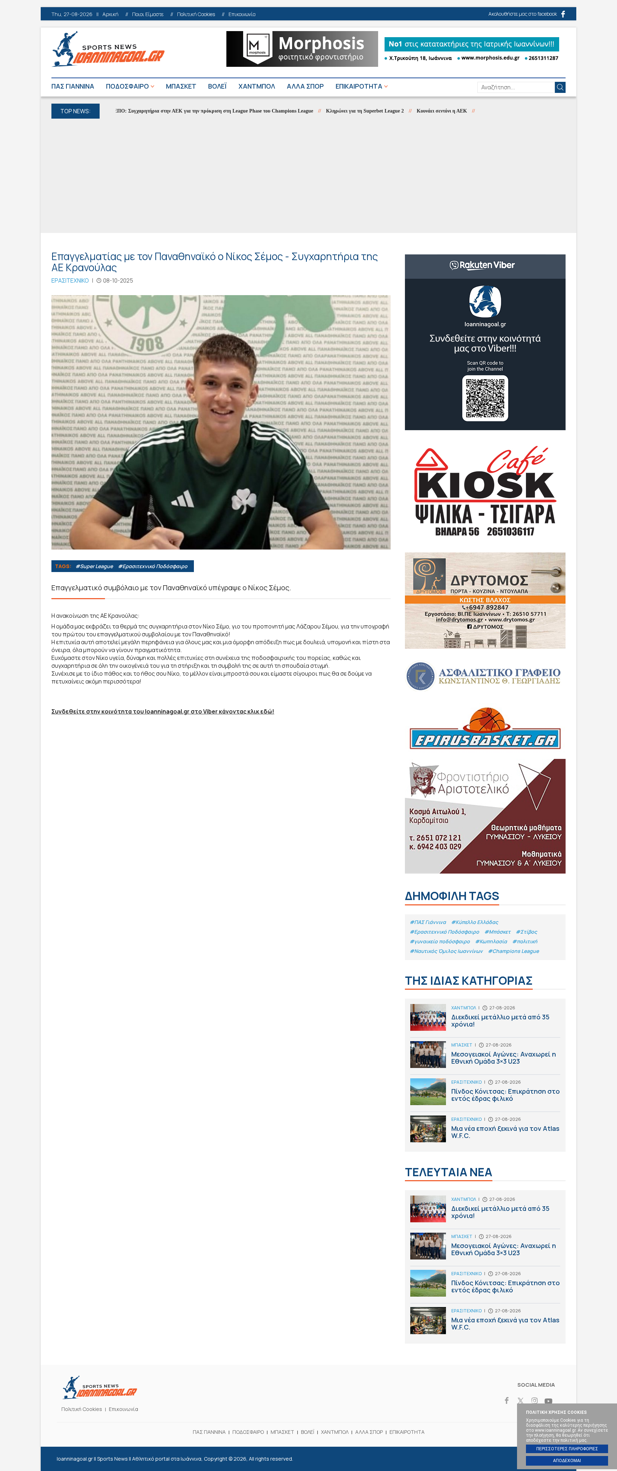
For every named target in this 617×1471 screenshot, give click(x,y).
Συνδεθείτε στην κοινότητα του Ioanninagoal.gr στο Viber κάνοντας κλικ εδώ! (162, 711)
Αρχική (110, 14)
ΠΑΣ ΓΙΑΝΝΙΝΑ (72, 86)
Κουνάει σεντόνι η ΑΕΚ (411, 111)
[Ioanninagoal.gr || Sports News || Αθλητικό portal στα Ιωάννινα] (99, 1397)
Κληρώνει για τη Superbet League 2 (334, 111)
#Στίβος (526, 931)
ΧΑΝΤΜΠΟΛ (257, 86)
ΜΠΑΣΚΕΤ (181, 86)
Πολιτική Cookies (196, 14)
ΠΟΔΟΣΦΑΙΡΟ (127, 86)
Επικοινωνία (242, 14)
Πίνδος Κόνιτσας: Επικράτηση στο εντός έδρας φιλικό (485, 1095)
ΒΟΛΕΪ (217, 86)
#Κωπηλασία (491, 941)
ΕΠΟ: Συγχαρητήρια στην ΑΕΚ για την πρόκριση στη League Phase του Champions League (182, 111)
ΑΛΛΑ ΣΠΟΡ (305, 86)
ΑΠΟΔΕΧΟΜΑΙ (567, 1460)
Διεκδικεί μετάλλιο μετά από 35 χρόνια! (485, 1020)
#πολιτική (524, 941)
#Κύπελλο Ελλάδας (474, 922)
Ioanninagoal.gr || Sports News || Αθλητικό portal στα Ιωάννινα (108, 49)
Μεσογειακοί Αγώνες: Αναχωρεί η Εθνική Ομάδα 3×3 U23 (485, 1057)
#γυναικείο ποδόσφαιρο (440, 941)
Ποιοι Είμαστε (148, 14)
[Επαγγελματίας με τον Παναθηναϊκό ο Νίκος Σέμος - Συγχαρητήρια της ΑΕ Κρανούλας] (221, 422)
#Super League (94, 566)
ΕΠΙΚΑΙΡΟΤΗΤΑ (359, 86)
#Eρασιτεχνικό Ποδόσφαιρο (152, 566)
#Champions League (513, 951)
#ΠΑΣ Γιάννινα (428, 922)
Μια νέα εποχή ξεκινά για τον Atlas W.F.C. (485, 1130)
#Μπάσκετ (497, 931)
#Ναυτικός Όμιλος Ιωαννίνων (446, 951)
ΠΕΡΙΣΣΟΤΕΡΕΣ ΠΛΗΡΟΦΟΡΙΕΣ (567, 1448)
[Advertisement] (308, 176)
